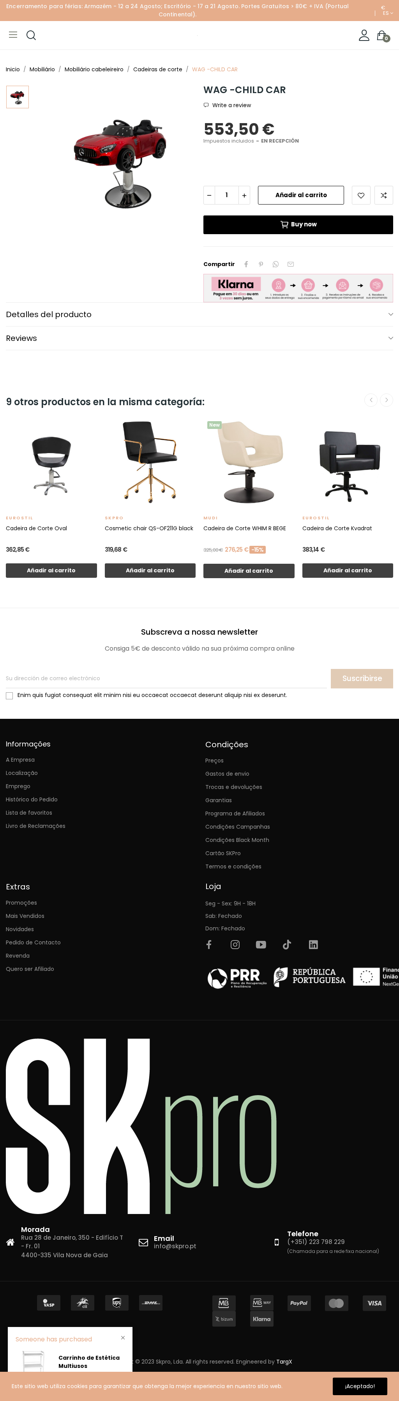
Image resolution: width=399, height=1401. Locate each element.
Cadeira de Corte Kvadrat (337, 528)
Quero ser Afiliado (30, 969)
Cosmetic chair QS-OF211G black (149, 528)
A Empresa (20, 760)
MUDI (210, 517)
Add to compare (383, 195)
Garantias (218, 800)
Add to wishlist (361, 195)
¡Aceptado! (360, 1386)
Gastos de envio (227, 774)
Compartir (246, 264)
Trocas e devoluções (233, 787)
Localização (22, 773)
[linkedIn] (313, 945)
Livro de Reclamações (35, 826)
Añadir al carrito (301, 195)
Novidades (20, 929)
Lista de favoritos (29, 813)
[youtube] (261, 945)
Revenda (18, 956)
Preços (214, 760)
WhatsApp (275, 264)
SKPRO (114, 517)
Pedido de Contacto (33, 942)
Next (386, 400)
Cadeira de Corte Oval (36, 528)
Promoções (21, 903)
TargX (284, 1362)
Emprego (18, 786)
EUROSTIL (19, 517)
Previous (371, 400)
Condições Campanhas (237, 827)
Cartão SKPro (223, 853)
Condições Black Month (237, 840)
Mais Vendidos (25, 916)
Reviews (21, 338)
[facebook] (208, 945)
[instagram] (234, 945)
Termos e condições (233, 866)
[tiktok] (287, 945)
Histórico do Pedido (32, 799)
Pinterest (261, 264)
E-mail (290, 264)
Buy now (304, 224)
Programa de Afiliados (235, 813)
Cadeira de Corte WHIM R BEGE (244, 528)
